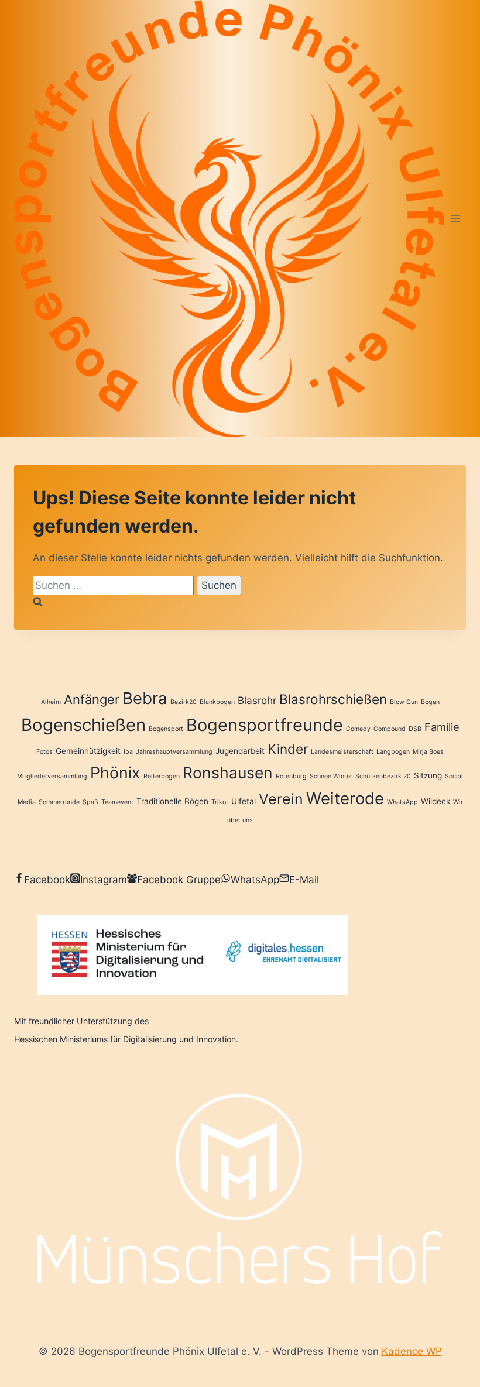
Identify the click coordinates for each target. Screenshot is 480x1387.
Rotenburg (291, 776)
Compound (389, 729)
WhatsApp (402, 802)
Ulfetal (243, 801)
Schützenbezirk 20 (383, 776)
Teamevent (117, 802)
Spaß (90, 802)
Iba (128, 752)
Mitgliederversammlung (52, 776)
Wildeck (435, 801)
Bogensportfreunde (264, 725)
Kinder (288, 749)
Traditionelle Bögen (172, 801)
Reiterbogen (161, 776)
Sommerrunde (59, 802)
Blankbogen (217, 702)
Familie (442, 726)
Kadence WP (412, 1351)
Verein (281, 799)
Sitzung (428, 775)
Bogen (430, 702)
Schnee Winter (331, 776)
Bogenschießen (83, 725)
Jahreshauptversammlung (174, 752)
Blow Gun (404, 702)
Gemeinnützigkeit (88, 751)
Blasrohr (257, 700)
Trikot (219, 802)
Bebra (144, 698)
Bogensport (166, 729)
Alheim (51, 702)
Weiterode (345, 798)
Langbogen (393, 752)
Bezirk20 (183, 702)
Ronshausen (228, 772)
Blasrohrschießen (333, 699)
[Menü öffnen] (455, 219)
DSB (415, 729)
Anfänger (91, 699)
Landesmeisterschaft (342, 752)
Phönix (115, 772)
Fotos (44, 752)
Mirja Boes (428, 752)
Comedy (358, 729)
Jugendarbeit (240, 751)
